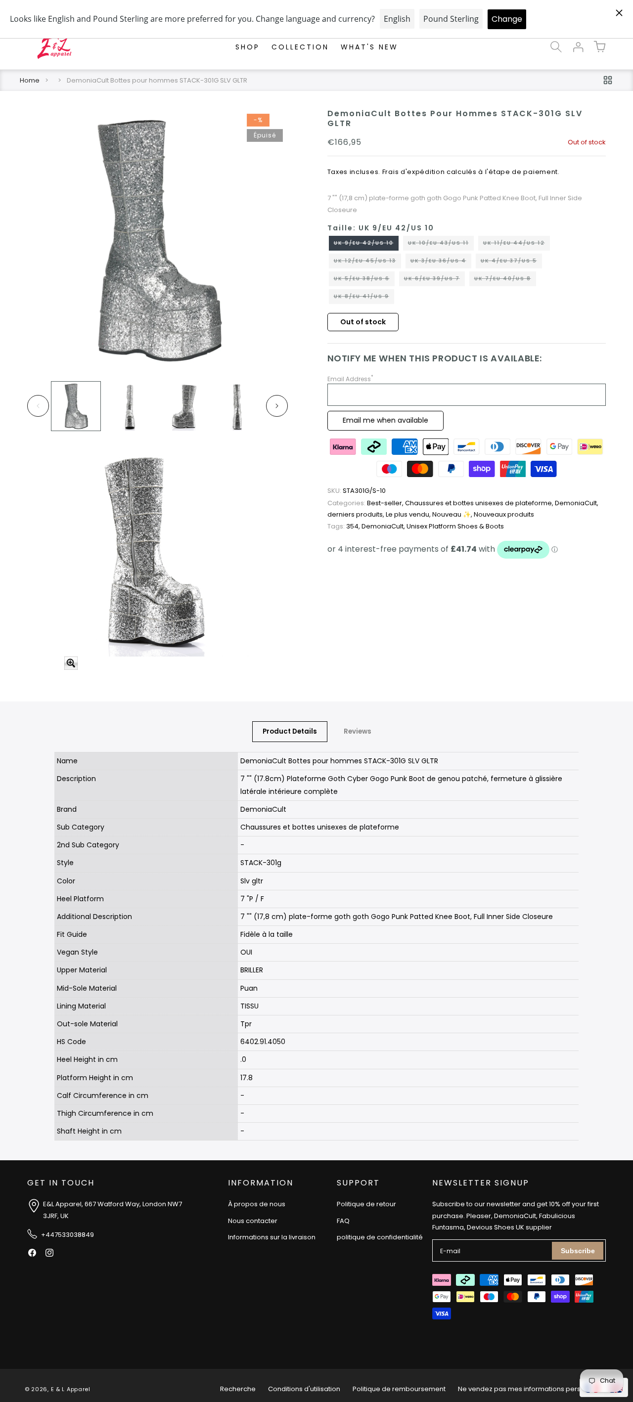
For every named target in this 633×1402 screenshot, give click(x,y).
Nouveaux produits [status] (504, 515)
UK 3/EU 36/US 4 (440, 263)
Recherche (238, 1389)
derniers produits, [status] (356, 515)
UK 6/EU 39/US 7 (434, 281)
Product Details (290, 731)
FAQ (343, 1221)
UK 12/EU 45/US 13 (367, 263)
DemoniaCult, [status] (576, 503)
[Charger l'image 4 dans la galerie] (237, 406)
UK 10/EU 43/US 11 (441, 245)
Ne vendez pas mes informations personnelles (533, 1389)
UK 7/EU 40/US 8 (505, 281)
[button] (556, 47)
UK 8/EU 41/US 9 (364, 299)
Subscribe (578, 1251)
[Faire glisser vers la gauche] (38, 406)
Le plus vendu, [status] (409, 515)
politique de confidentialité (380, 1237)
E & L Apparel (70, 1389)
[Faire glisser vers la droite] (277, 406)
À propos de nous (256, 1204)
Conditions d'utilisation (304, 1389)
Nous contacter (252, 1221)
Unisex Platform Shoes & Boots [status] (455, 526)
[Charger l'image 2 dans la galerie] (129, 406)
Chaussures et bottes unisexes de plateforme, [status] (480, 503)
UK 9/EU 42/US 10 (366, 245)
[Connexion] (577, 47)
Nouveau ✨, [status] (453, 515)
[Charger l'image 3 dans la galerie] (183, 406)
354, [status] (344, 526)
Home (30, 80)
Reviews (357, 731)
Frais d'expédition (413, 172)
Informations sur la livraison (272, 1237)
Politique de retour (366, 1204)
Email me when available (385, 421)
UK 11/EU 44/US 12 (516, 245)
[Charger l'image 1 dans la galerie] (75, 406)
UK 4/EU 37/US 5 (511, 263)
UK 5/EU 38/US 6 (364, 281)
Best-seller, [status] (366, 503)
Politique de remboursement (399, 1389)
